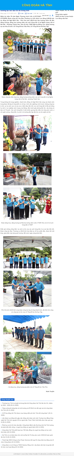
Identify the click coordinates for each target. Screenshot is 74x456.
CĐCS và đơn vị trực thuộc (64, 16)
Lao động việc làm (62, 18)
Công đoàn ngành (61, 14)
